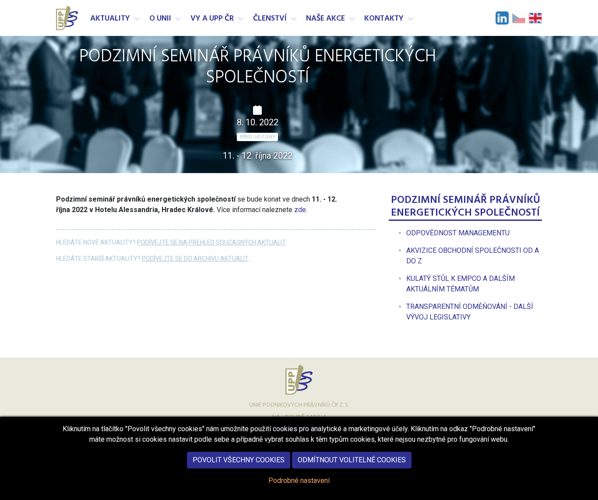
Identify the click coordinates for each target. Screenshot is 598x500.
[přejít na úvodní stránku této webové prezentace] (68, 18)
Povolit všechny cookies (239, 460)
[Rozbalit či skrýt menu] (137, 19)
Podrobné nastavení (299, 480)
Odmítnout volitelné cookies (352, 460)
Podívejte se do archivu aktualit (195, 258)
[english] (535, 18)
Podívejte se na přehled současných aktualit (211, 242)
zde (300, 210)
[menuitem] (458, 233)
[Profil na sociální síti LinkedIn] (502, 18)
